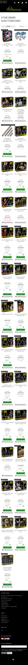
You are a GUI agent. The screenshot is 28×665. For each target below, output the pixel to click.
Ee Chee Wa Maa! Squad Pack (20, 277)
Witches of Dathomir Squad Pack (21, 210)
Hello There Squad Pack (20, 81)
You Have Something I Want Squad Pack (20, 423)
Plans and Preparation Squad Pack (20, 140)
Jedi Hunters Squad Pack (7, 174)
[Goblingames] (14, 8)
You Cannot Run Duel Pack (21, 174)
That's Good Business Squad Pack (7, 350)
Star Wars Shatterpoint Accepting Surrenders (20, 111)
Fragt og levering (6, 600)
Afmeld (10, 653)
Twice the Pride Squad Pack (7, 210)
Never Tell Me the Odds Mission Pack (20, 460)
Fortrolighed (5, 605)
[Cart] (26, 3)
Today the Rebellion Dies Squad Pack (7, 460)
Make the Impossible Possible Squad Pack (7, 531)
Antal (7, 56)
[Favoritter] (18, 3)
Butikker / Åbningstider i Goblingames (11, 595)
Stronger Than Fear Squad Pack (7, 494)
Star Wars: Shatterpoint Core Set (7, 45)
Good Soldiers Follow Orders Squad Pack (7, 569)
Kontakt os (4, 597)
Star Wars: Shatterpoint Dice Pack (20, 45)
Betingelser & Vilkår (6, 598)
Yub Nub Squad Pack (7, 314)
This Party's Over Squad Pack (7, 110)
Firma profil (4, 601)
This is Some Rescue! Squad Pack (20, 494)
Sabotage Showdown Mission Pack (20, 315)
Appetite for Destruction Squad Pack (7, 82)
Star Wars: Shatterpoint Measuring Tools (7, 140)
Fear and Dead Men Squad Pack (20, 350)
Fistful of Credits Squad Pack (21, 240)
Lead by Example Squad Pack (7, 277)
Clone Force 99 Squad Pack (20, 385)
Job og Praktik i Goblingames (9, 606)
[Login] (22, 3)
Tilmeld (4, 653)
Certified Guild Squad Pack (7, 423)
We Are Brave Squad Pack (7, 240)
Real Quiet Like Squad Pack (21, 531)
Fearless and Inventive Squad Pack (7, 385)
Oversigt (3, 608)
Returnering (4, 603)
